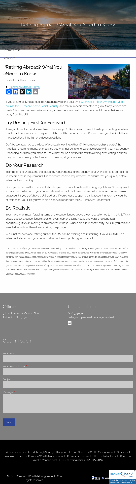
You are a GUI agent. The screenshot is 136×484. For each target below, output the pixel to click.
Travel (36, 86)
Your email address (26, 366)
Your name (21, 353)
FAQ (16, 66)
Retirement (15, 86)
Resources (9, 58)
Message (20, 392)
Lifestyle (26, 86)
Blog (5, 66)
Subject (19, 379)
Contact (7, 73)
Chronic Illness (11, 50)
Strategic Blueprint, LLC (58, 452)
